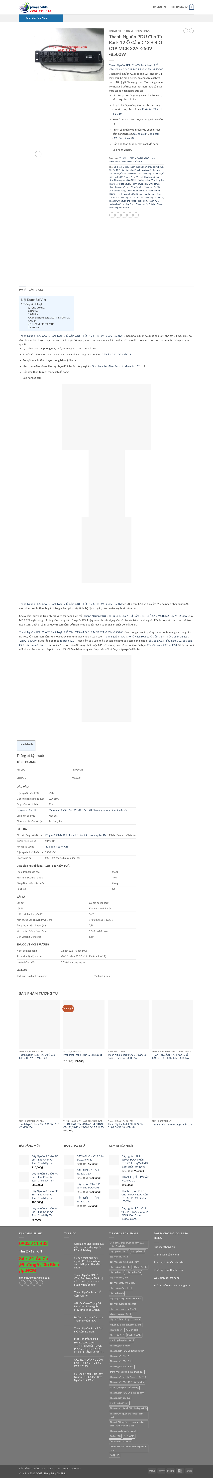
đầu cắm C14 (156, 640)
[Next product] (185, 30)
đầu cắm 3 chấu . (36, 645)
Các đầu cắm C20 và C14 (162, 645)
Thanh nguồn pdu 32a (136, 191)
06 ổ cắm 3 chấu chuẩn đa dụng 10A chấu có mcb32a (138, 167)
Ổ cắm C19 (129, 1436)
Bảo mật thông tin (164, 1247)
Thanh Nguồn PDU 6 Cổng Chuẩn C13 (172, 1124)
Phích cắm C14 (134, 1335)
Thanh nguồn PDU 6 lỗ (127, 194)
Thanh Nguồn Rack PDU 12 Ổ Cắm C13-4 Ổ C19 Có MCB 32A (126, 1126)
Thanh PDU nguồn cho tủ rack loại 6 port (128, 201)
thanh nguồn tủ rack (154, 198)
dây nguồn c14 (140, 1267)
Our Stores (54, 1469)
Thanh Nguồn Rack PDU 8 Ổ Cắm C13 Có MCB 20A (39, 1126)
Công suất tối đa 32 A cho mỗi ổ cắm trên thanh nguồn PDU (76, 835)
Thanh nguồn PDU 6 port (122, 1367)
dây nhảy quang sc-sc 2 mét (123, 1309)
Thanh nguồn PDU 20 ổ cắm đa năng (127, 1382)
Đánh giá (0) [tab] (36, 290)
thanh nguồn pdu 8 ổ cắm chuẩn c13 (127, 1372)
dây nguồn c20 (134, 1272)
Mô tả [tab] (22, 290)
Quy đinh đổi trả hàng (166, 1278)
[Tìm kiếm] (149, 7)
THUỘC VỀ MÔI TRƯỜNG (42, 324)
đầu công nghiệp (101, 810)
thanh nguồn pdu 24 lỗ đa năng (128, 187)
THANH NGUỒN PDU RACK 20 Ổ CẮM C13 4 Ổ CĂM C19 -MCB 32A (170, 1056)
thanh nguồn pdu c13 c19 (132, 198)
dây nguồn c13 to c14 (120, 1267)
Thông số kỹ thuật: (33, 304)
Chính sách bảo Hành (166, 1254)
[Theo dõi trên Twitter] (34, 1283)
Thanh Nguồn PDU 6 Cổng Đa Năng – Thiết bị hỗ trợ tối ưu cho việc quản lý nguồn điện (88, 1280)
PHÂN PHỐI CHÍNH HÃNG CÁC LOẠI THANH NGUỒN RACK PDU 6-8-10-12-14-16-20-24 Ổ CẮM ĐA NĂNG (89, 1345)
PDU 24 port (136, 177)
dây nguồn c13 (138, 1251)
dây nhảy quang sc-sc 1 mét (123, 1304)
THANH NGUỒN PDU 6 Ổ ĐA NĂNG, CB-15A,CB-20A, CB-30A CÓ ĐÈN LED (83, 1126)
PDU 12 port (123, 177)
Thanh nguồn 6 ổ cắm (120, 1346)
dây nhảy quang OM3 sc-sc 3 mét (125, 1299)
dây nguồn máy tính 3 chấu (122, 1283)
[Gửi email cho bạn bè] (124, 215)
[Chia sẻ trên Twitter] (118, 215)
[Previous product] (191, 30)
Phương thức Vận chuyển (169, 1262)
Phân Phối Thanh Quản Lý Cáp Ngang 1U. (82, 1056)
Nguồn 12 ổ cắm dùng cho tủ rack (124, 170)
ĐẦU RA (34, 314)
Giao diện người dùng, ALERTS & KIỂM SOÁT (50, 318)
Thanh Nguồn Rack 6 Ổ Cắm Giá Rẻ (87, 1294)
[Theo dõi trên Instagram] (28, 1283)
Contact (76, 1469)
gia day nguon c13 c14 (120, 1314)
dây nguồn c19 (117, 1272)
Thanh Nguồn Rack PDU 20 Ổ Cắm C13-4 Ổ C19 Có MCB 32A (37, 1056)
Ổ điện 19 (114, 1455)
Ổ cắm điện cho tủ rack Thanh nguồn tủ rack (140, 174)
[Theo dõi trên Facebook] (22, 1283)
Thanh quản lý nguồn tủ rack (123, 1431)
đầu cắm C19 (173, 640)
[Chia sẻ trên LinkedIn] (136, 215)
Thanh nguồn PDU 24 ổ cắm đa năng (127, 1393)
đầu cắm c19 (115, 366)
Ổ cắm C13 (115, 1436)
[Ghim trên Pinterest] (130, 215)
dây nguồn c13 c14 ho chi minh (124, 1262)
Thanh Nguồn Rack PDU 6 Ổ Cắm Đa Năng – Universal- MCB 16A (127, 1056)
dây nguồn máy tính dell (121, 1288)
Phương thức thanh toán (168, 1270)
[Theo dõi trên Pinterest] (40, 1283)
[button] (159, 7)
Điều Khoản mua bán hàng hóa (172, 1285)
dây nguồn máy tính (119, 1278)
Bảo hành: (34, 328)
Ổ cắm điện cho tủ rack (120, 1442)
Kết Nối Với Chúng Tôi (32, 1469)
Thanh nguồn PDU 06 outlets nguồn (127, 1351)
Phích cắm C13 (117, 1335)
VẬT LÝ (33, 321)
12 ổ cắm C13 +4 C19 (56, 847)
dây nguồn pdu (117, 1293)
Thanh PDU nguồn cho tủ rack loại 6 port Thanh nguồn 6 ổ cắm (127, 1424)
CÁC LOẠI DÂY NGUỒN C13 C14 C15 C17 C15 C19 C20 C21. (88, 1362)
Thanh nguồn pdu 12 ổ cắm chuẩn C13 (128, 1377)
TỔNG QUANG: (37, 308)
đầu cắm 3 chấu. (119, 810)
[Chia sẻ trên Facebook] (112, 215)
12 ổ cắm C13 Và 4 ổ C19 (115, 354)
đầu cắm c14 (140, 134)
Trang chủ (115, 31)
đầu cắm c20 (126, 138)
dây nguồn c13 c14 (119, 1257)
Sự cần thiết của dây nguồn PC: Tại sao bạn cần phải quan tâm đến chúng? (87, 1263)
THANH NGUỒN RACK (138, 31)
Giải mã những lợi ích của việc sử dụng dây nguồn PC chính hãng (89, 1247)
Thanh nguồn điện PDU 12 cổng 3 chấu (132, 180)
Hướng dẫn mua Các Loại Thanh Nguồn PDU (88, 1319)
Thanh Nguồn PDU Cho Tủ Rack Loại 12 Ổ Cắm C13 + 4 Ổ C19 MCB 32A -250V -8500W (71, 336)
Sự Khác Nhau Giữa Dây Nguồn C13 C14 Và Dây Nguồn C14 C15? (88, 1377)
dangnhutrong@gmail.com (34, 1277)
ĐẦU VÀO (34, 311)
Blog (66, 1469)
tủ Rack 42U (67, 640)
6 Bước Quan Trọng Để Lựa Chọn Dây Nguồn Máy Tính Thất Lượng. (87, 1306)
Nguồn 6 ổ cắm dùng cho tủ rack (125, 1320)
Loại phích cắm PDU (27, 810)
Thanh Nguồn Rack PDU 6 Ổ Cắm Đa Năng (88, 1330)
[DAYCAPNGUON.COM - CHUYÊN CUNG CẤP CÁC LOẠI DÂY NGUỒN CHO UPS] (35, 7)
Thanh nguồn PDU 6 (119, 1356)
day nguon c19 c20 (119, 1251)
